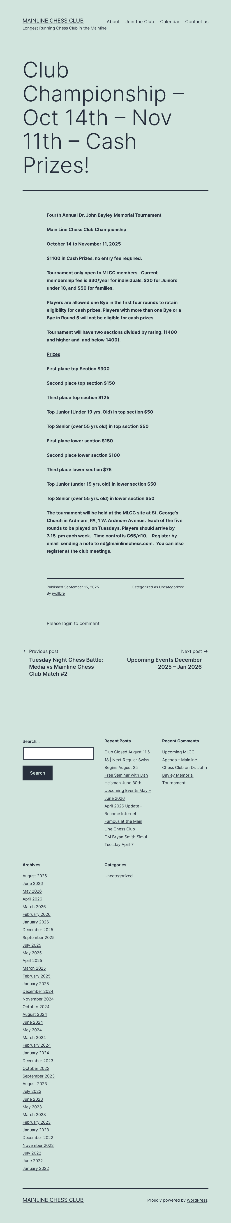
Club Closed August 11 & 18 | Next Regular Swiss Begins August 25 (127, 760)
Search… (31, 741)
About (113, 21)
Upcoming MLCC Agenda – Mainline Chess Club (179, 760)
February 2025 (37, 976)
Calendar (169, 21)
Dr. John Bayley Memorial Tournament (184, 775)
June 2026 (33, 883)
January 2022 (36, 1168)
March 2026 (34, 906)
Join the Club (139, 21)
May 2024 (32, 1030)
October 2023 (36, 1068)
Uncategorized (171, 587)
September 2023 (39, 1076)
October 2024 (36, 1006)
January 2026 (36, 922)
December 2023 (38, 1060)
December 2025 (38, 929)
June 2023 (33, 1099)
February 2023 (37, 1122)
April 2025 (32, 960)
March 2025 (34, 968)
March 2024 (34, 1037)
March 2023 (34, 1114)
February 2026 (37, 914)
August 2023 (35, 1083)
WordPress (197, 1200)
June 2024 (33, 1022)
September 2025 (39, 937)
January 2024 (36, 1052)
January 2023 (36, 1130)
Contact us (196, 21)
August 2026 (35, 875)
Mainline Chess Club (53, 20)
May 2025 (32, 952)
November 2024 (38, 999)
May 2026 (32, 891)
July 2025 (32, 945)
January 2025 (36, 983)
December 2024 (38, 991)
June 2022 (33, 1160)
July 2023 (32, 1091)
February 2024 (37, 1045)
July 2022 (32, 1153)
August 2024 (35, 1014)
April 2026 (32, 899)
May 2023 (32, 1107)
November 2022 (38, 1145)
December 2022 (38, 1137)
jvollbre (58, 593)
